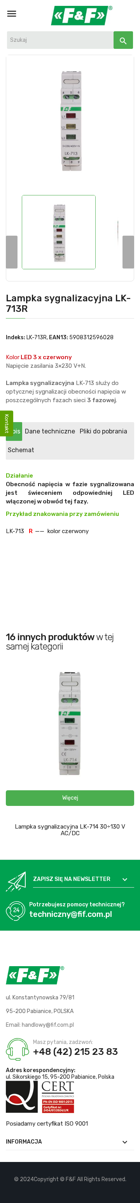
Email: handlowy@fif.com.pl (40, 1025)
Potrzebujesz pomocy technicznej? (77, 904)
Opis (14, 431)
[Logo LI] (83, 1191)
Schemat (21, 450)
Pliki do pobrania (103, 431)
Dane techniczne (50, 431)
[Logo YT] (70, 1191)
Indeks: (15, 337)
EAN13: (58, 337)
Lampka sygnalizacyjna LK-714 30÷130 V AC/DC (70, 830)
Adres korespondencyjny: (40, 1070)
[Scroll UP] (130, 1193)
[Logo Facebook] (57, 1191)
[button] (70, 798)
